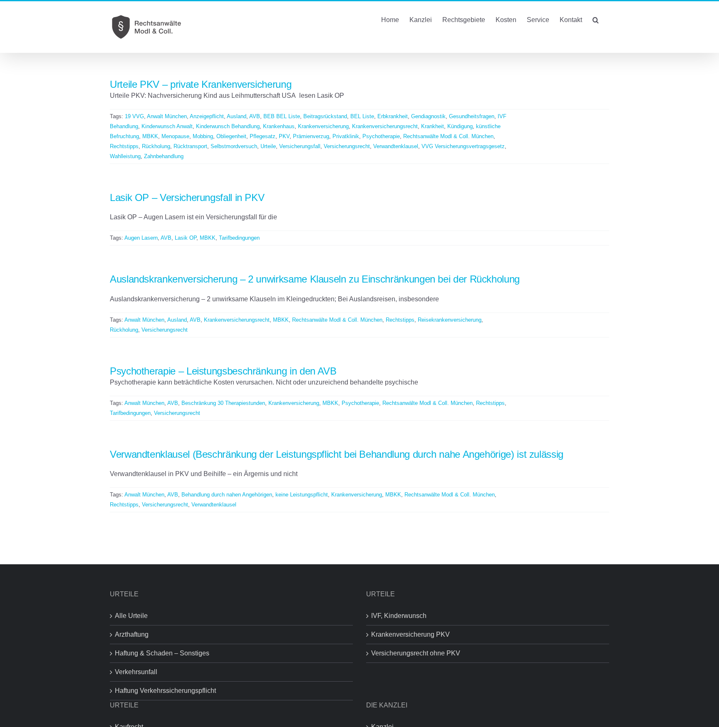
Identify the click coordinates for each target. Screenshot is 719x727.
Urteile (268, 146)
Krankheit (432, 126)
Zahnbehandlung (163, 156)
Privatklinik (345, 136)
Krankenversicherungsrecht (385, 126)
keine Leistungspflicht (301, 494)
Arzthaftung (132, 634)
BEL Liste (362, 116)
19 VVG (134, 116)
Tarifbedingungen (239, 238)
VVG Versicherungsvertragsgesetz (463, 146)
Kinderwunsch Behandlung (228, 126)
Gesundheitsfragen (471, 116)
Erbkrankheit (392, 116)
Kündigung (460, 126)
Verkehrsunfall (136, 671)
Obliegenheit (231, 136)
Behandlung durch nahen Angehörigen (226, 494)
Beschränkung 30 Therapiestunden (223, 403)
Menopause (175, 136)
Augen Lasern (141, 238)
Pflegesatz (262, 136)
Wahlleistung (125, 156)
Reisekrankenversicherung (449, 320)
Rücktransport (190, 146)
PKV (284, 136)
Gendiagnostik (428, 116)
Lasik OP (185, 238)
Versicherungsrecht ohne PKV (415, 653)
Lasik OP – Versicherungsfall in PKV (187, 197)
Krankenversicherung (323, 126)
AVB (254, 116)
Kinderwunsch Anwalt (167, 126)
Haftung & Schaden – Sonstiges (162, 653)
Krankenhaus (279, 126)
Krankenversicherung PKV (410, 634)
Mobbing (203, 136)
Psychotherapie (381, 136)
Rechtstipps (124, 146)
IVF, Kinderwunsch (398, 615)
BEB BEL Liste (281, 116)
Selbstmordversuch (234, 146)
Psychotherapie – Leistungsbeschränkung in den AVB (223, 371)
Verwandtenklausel (395, 146)
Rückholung (156, 146)
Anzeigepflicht (207, 116)
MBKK (150, 136)
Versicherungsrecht (347, 146)
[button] (596, 19)
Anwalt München (167, 116)
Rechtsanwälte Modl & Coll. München (448, 136)
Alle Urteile (131, 615)
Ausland (236, 116)
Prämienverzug (311, 136)
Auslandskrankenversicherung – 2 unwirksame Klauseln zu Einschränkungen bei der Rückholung (315, 279)
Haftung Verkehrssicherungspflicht (165, 690)
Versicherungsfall (299, 146)
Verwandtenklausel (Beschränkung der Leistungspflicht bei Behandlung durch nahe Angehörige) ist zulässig (336, 454)
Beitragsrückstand (325, 116)
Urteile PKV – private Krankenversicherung (200, 84)
